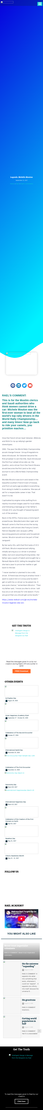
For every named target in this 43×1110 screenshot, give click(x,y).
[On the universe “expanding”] (12, 978)
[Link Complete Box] (21, 693)
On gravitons (28, 1000)
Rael (18, 184)
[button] (13, 385)
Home (12, 184)
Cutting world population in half (29, 1021)
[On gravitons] (12, 1005)
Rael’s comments (27, 184)
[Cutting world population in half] (12, 1026)
